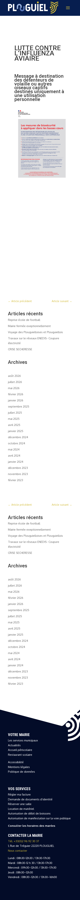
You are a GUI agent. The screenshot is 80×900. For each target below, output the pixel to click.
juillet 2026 (15, 382)
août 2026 (14, 376)
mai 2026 (14, 388)
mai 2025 (14, 419)
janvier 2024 (15, 461)
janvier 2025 (15, 431)
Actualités (14, 745)
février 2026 (15, 394)
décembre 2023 (18, 468)
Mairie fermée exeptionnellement (29, 326)
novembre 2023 (18, 474)
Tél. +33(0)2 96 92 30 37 (23, 841)
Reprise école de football (24, 320)
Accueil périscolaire (20, 750)
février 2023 (15, 480)
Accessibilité (16, 762)
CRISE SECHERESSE (20, 349)
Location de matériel (21, 809)
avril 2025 (14, 425)
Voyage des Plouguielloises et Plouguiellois (35, 332)
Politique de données (21, 771)
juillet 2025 (15, 412)
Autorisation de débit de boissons (29, 813)
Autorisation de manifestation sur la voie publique (39, 818)
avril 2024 (14, 455)
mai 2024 (14, 449)
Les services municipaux (23, 740)
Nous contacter (17, 850)
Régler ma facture (19, 794)
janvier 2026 (15, 400)
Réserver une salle (19, 804)
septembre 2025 (18, 406)
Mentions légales (19, 767)
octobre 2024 (16, 443)
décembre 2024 (18, 437)
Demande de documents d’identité (30, 799)
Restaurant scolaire (20, 754)
